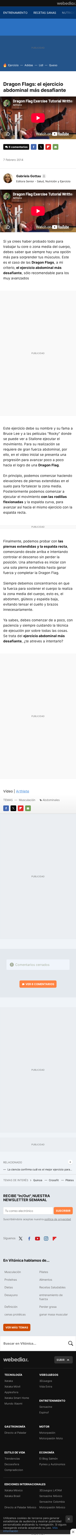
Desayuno (11, 1295)
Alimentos (45, 1279)
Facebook (33, 147)
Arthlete (22, 791)
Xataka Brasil (12, 1496)
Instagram (46, 1238)
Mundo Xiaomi (13, 1403)
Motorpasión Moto (51, 1438)
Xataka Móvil (12, 1386)
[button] (30, 176)
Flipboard (48, 147)
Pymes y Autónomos (52, 1464)
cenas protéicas (15, 1314)
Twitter (41, 147)
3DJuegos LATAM (50, 1490)
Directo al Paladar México (20, 1507)
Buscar (70, 1343)
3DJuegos (45, 1380)
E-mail (55, 147)
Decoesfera (11, 1464)
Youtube (37, 1238)
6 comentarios (18, 147)
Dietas (8, 1287)
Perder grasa (48, 1306)
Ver (40, 984)
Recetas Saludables (52, 1287)
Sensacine (45, 1406)
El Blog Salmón (48, 1458)
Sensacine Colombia (52, 1501)
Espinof (44, 1412)
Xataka (8, 1380)
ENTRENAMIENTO (15, 12)
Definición (10, 1306)
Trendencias (12, 1458)
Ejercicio (13, 65)
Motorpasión (47, 1432)
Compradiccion (13, 1469)
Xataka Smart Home (16, 1397)
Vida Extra (45, 1386)
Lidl (41, 65)
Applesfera (11, 1392)
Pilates (70, 1180)
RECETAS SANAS (44, 12)
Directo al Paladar (15, 1432)
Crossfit (54, 1180)
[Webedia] (66, 3)
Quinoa (38, 1180)
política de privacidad (57, 1219)
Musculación (27, 800)
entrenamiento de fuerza (51, 1297)
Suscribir (63, 1210)
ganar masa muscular (53, 1314)
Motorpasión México (52, 1507)
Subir (61, 1359)
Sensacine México (50, 1496)
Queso (53, 65)
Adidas (29, 65)
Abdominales (51, 800)
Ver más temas (16, 1327)
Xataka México (13, 1490)
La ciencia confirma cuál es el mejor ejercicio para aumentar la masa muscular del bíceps (40, 1169)
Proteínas (10, 1279)
